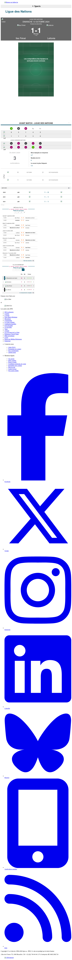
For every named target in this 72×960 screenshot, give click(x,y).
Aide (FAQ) (11, 347)
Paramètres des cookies (15, 365)
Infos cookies (12, 360)
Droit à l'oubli (12, 362)
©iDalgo (2, 204)
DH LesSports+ (9, 312)
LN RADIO (8, 327)
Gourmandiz (8, 320)
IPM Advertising (9, 336)
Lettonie (51, 38)
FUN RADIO (8, 325)
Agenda (6, 331)
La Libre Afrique (9, 322)
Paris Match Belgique (10, 317)
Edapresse (7, 341)
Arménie (17, 220)
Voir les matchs (27, 260)
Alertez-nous (12, 352)
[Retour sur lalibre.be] (36, 2)
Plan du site (11, 367)
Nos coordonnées (13, 351)
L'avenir (6, 315)
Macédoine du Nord (30, 218)
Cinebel (6, 314)
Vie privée (11, 359)
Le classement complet (26, 293)
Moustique (7, 319)
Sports (37, 6)
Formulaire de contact (14, 349)
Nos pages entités (13, 371)
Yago (6, 329)
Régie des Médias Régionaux (13, 339)
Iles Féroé (21, 38)
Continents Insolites (10, 324)
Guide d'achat (12, 369)
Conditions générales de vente (17, 364)
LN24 (6, 337)
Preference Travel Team (11, 334)
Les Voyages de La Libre (11, 332)
